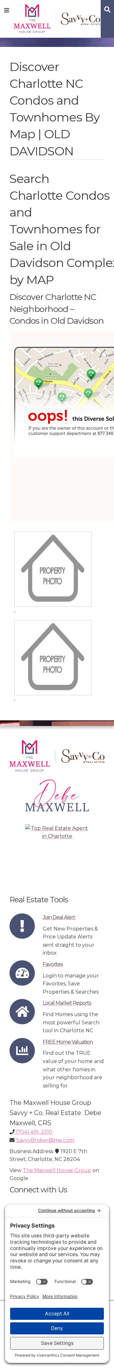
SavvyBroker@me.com (45, 1140)
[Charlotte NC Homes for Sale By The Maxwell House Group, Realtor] (57, 17)
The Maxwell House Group (57, 1170)
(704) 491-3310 (33, 1132)
